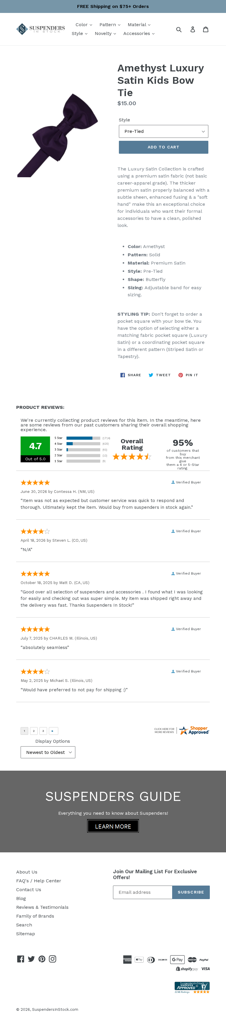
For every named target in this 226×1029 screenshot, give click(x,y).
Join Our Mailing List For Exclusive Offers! (155, 874)
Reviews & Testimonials (42, 907)
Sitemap (25, 933)
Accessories (137, 33)
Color (82, 24)
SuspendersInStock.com (55, 1009)
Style (78, 33)
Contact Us (28, 889)
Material (137, 24)
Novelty (104, 33)
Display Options (52, 741)
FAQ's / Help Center (38, 881)
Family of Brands (35, 916)
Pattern (108, 24)
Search (24, 925)
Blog (21, 898)
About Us (26, 872)
